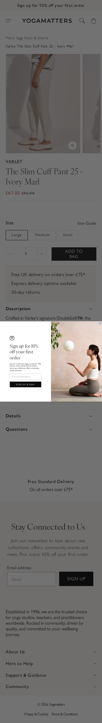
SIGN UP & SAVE (25, 384)
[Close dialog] (100, 323)
